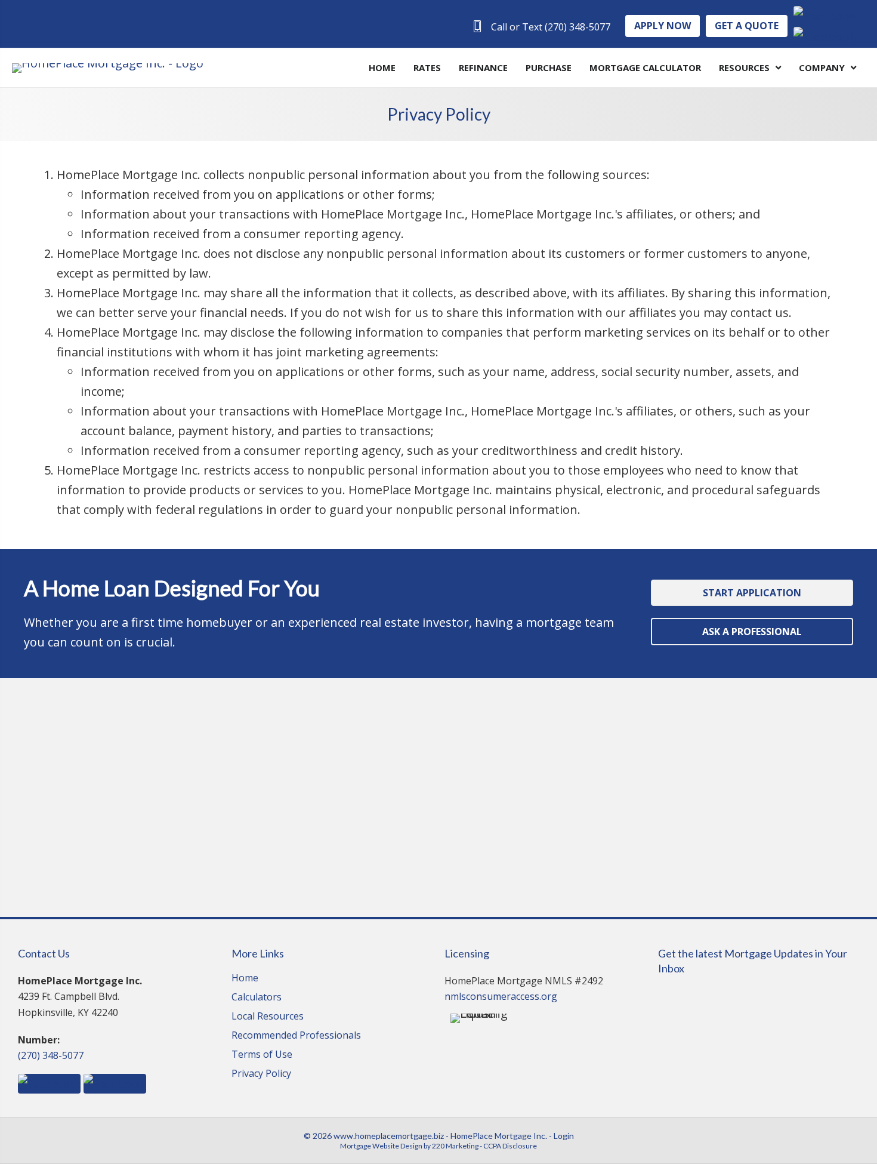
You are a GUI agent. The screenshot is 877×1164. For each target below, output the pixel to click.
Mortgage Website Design (381, 1145)
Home (244, 978)
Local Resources (267, 1017)
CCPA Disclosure (510, 1145)
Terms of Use (261, 1055)
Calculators (256, 997)
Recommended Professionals (296, 1036)
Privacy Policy (261, 1074)
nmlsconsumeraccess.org (500, 996)
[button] (540, 27)
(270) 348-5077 (51, 1055)
